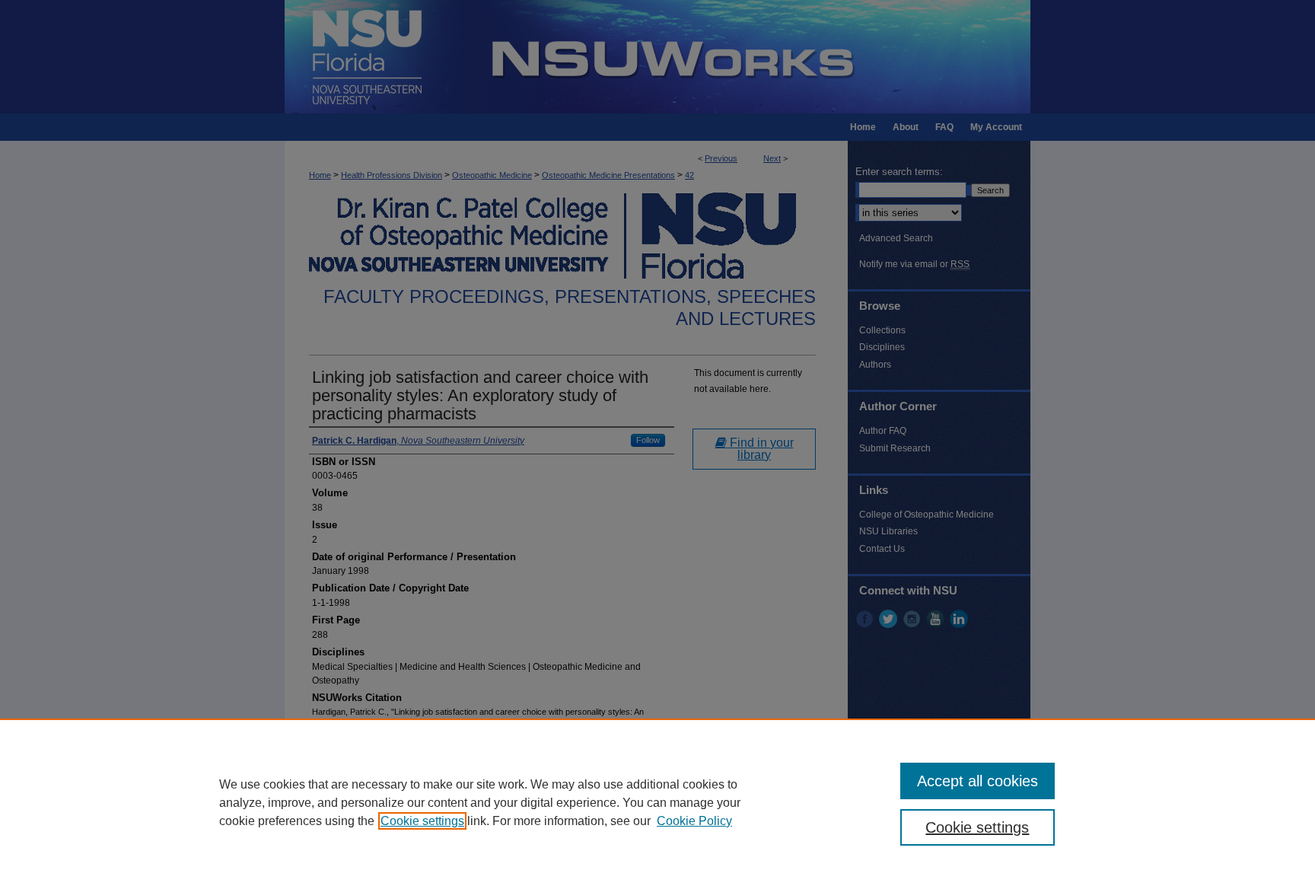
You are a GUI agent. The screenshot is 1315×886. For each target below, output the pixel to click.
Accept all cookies (977, 781)
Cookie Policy (694, 820)
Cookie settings (422, 820)
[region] (657, 802)
